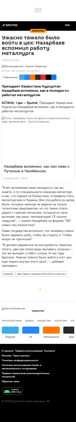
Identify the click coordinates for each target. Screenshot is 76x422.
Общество (8, 273)
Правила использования (29, 350)
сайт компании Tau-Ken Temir (25, 70)
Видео (29, 320)
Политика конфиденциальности (20, 360)
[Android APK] (13, 391)
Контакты (49, 350)
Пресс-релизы (21, 355)
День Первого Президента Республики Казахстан (41, 273)
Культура (61, 320)
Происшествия (12, 320)
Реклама (6, 355)
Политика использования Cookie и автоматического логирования (21, 367)
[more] (70, 177)
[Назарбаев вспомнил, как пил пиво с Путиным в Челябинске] (38, 139)
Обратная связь (10, 381)
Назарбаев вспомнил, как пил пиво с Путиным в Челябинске (36, 168)
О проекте (8, 350)
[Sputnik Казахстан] (10, 26)
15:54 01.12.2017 (11, 60)
